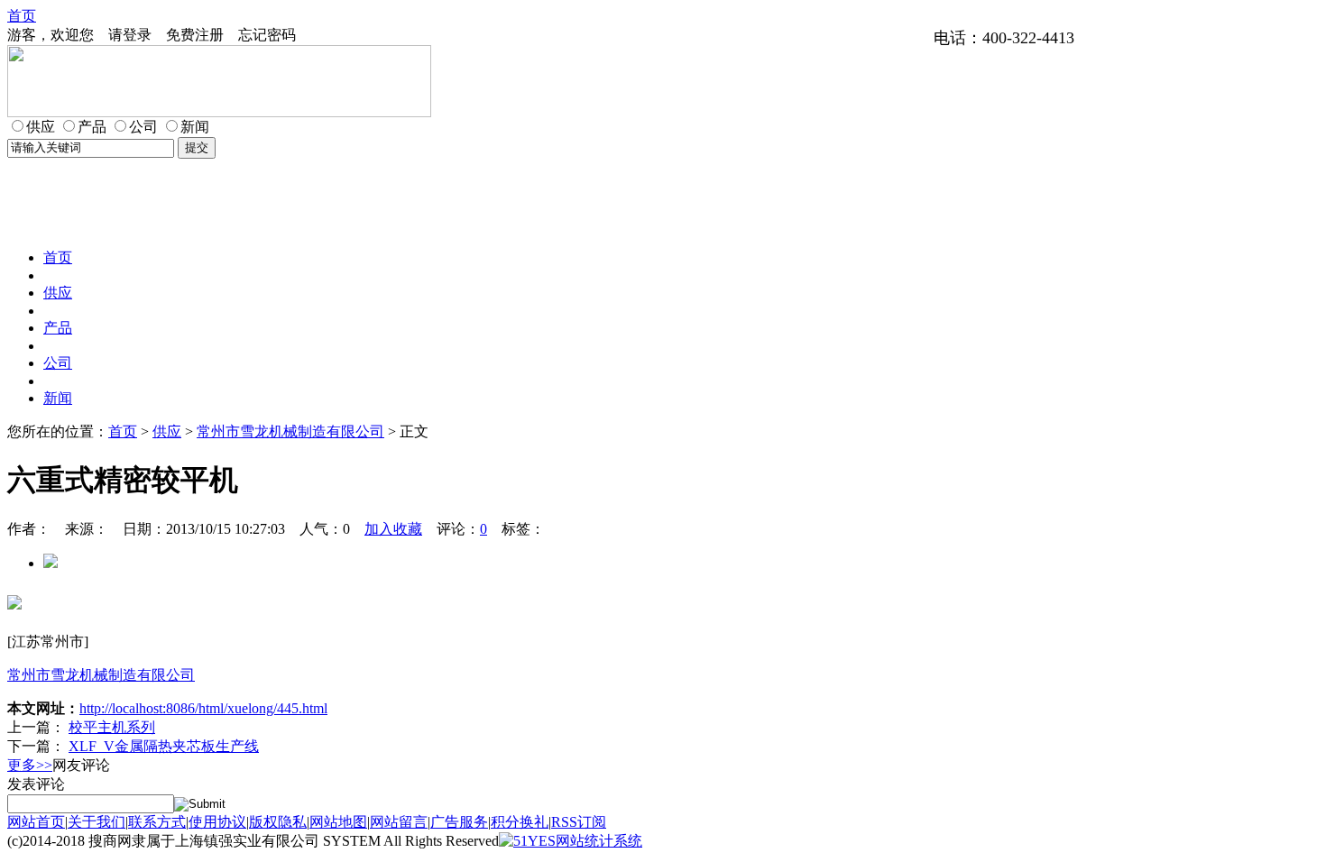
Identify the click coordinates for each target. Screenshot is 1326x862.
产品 (57, 327)
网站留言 (399, 822)
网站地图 (338, 822)
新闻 (57, 398)
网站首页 (36, 822)
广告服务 (459, 822)
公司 (57, 363)
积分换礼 (519, 822)
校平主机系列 (112, 727)
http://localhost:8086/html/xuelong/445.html (203, 708)
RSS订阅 (578, 822)
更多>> (29, 765)
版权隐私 (278, 822)
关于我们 (96, 822)
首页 (21, 15)
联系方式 (157, 822)
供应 (57, 292)
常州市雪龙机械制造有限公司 (290, 431)
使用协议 (217, 822)
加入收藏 (393, 528)
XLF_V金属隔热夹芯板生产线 (164, 746)
